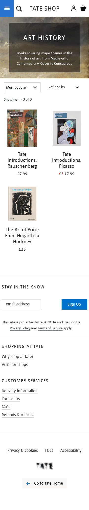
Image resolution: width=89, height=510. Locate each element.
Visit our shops (15, 364)
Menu (8, 8)
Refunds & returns (17, 414)
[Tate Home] (44, 466)
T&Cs (49, 450)
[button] (19, 9)
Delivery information (20, 391)
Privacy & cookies (22, 450)
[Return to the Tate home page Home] (44, 9)
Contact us (11, 399)
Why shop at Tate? (17, 356)
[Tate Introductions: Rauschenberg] (22, 129)
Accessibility (71, 450)
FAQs (6, 406)
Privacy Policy (20, 328)
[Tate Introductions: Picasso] (66, 129)
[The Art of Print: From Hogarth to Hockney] (22, 204)
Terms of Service (50, 328)
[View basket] (83, 8)
